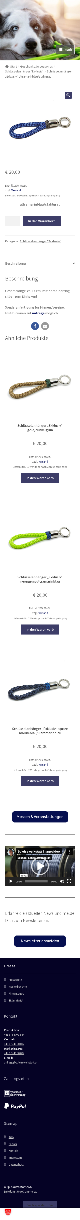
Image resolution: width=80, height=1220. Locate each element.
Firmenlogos (16, 993)
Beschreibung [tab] (15, 263)
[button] (68, 95)
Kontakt (13, 1150)
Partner (13, 1144)
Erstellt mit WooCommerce (20, 1191)
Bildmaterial (16, 1000)
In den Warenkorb (42, 221)
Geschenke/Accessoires (36, 66)
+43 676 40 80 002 (14, 1044)
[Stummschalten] (62, 881)
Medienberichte (18, 986)
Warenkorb (61, 1210)
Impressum (15, 1157)
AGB (11, 1137)
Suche (40, 1214)
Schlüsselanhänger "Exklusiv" (24, 71)
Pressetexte (15, 979)
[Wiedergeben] (11, 881)
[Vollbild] (69, 881)
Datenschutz (16, 1164)
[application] (40, 866)
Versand (16, 190)
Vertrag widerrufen (40, 1205)
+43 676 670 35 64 (14, 1034)
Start (13, 66)
